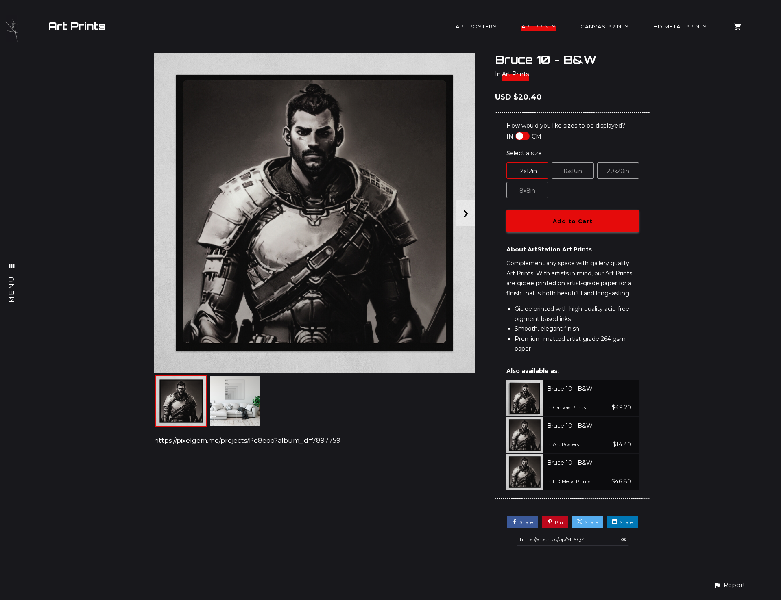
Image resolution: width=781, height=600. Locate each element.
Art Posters (476, 26)
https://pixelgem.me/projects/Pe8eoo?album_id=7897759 (247, 440)
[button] (729, 585)
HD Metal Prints (680, 26)
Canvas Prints (604, 26)
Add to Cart (573, 221)
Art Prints (77, 25)
